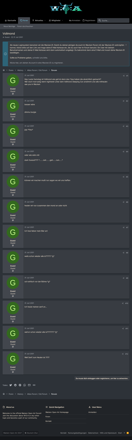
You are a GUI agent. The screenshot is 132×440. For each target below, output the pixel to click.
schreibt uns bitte (39, 58)
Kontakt (49, 421)
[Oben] (124, 433)
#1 (127, 76)
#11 (127, 329)
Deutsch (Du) (32, 433)
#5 (127, 177)
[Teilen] (123, 76)
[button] (45, 20)
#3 (127, 126)
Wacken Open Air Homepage (57, 412)
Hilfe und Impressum (108, 433)
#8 (127, 253)
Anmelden (92, 412)
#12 (126, 354)
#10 (126, 303)
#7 (127, 227)
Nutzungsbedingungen (77, 433)
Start (120, 433)
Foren (48, 417)
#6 (127, 202)
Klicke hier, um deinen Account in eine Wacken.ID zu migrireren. (36, 63)
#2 (127, 101)
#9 (127, 278)
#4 (127, 152)
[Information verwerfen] (125, 45)
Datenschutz (93, 433)
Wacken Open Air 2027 (12, 433)
